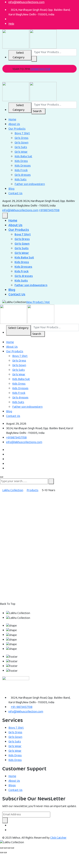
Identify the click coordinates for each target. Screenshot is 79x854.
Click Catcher (58, 837)
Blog (11, 188)
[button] (34, 59)
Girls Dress (21, 138)
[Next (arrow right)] (5, 852)
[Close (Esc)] (12, 847)
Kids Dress (21, 161)
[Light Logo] (43, 39)
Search (37, 111)
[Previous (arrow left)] (1, 852)
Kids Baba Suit (23, 156)
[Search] (3, 79)
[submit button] (51, 481)
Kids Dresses (23, 165)
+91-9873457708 (21, 707)
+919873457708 (40, 69)
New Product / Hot (38, 302)
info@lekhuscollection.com (25, 711)
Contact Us (15, 193)
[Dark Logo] (15, 39)
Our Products (17, 128)
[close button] (1, 476)
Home (12, 119)
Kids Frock (21, 170)
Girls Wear (21, 151)
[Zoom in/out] (1, 847)
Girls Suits (21, 147)
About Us (14, 124)
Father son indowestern (30, 184)
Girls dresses (23, 174)
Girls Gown (21, 142)
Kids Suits (20, 179)
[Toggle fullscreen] (5, 847)
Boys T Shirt (22, 133)
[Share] (8, 847)
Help (11, 23)
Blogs (12, 785)
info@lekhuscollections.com (20, 210)
